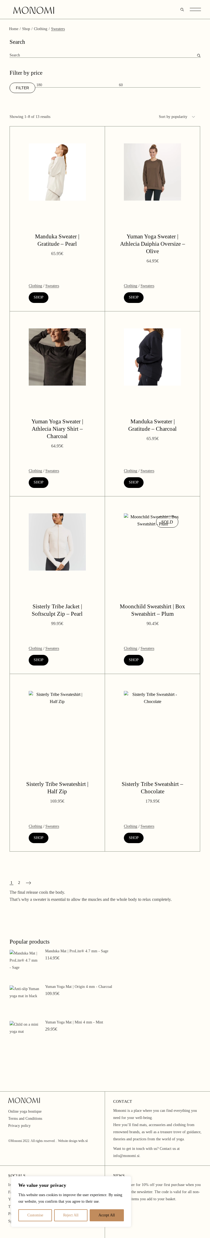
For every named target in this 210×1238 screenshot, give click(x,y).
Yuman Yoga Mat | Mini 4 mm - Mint (74, 1022)
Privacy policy (19, 1126)
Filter (22, 88)
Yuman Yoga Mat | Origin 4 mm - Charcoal (78, 987)
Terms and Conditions (25, 1118)
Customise (35, 1215)
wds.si (83, 1141)
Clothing (35, 286)
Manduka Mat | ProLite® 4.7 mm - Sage (76, 951)
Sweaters (52, 286)
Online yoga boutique (25, 1111)
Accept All (106, 1215)
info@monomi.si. (127, 1156)
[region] (71, 1201)
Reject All (70, 1215)
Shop (38, 297)
